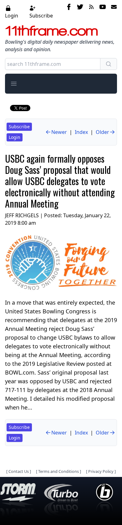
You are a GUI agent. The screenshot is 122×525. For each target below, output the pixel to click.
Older (102, 132)
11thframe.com (51, 30)
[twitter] (80, 11)
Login (11, 15)
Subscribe (41, 15)
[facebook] (68, 11)
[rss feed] (91, 11)
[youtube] (102, 11)
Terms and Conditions (58, 471)
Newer (59, 132)
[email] (112, 11)
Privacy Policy (101, 471)
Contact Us (18, 471)
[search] (108, 64)
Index (81, 132)
